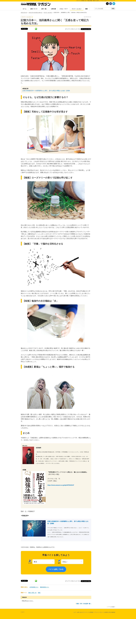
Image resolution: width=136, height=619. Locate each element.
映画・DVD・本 (32, 592)
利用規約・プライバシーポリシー (97, 612)
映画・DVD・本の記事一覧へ (84, 603)
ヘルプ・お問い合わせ (78, 612)
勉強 (39, 592)
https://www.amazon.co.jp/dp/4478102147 (60, 485)
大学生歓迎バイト (34, 587)
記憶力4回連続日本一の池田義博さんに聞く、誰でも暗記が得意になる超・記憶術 (46, 90)
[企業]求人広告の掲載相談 (109, 612)
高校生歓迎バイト (44, 587)
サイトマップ (86, 612)
